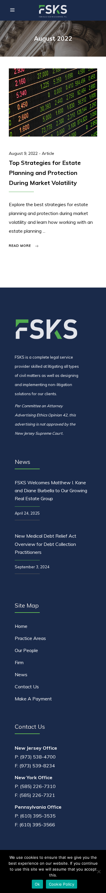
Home (21, 626)
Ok (37, 884)
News (21, 674)
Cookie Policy (61, 884)
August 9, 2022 (24, 153)
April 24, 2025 (27, 513)
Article (48, 153)
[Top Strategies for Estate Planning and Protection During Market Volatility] (53, 102)
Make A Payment (33, 699)
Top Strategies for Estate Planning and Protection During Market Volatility (45, 172)
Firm (19, 662)
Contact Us (27, 687)
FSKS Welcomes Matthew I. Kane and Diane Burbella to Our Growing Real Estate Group (51, 490)
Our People (26, 650)
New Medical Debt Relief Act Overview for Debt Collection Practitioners (45, 544)
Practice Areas (30, 638)
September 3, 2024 (32, 566)
